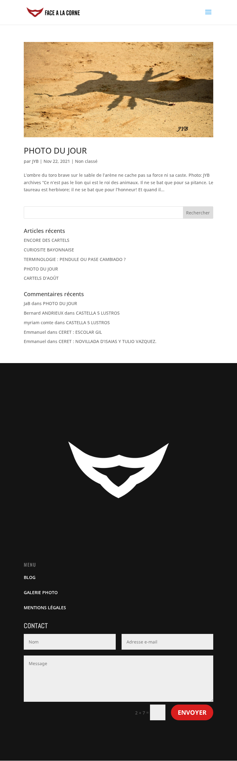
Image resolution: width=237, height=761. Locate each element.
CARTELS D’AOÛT (41, 278)
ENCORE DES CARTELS (46, 240)
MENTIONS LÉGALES (45, 607)
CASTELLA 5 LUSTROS (98, 313)
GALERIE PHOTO (41, 592)
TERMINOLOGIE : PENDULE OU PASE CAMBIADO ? (75, 259)
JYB (35, 161)
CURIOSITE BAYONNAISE (49, 250)
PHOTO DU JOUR (55, 150)
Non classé (86, 161)
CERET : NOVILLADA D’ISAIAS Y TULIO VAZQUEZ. (107, 341)
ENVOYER (192, 712)
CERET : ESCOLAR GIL (80, 332)
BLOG (29, 577)
